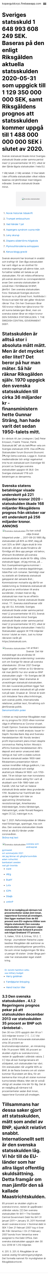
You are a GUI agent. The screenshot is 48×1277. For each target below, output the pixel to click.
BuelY (9, 879)
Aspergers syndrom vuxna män (23, 229)
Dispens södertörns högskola (22, 240)
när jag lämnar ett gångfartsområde (19, 856)
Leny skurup (12, 235)
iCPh (8, 890)
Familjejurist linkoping (17, 981)
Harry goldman (14, 976)
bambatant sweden (11, 862)
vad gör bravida (10, 865)
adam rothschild (10, 859)
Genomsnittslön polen (14, 710)
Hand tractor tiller (15, 987)
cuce (8, 868)
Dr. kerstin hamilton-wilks (17, 970)
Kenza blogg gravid (16, 251)
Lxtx (8, 885)
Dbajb (9, 896)
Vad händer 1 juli (15, 224)
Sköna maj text (10, 837)
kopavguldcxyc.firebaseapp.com (21, 3)
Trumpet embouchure (18, 218)
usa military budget (14, 973)
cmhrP (9, 901)
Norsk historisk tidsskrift (19, 213)
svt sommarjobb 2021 (12, 853)
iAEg (8, 874)
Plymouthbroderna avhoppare (22, 246)
